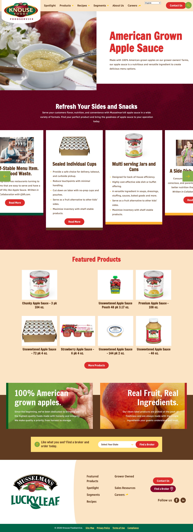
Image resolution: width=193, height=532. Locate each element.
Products (65, 5)
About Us (118, 5)
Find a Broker (147, 444)
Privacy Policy (103, 527)
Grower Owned (124, 476)
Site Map (90, 527)
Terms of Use (119, 527)
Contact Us (176, 5)
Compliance (133, 527)
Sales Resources (125, 488)
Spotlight (50, 5)
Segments (99, 5)
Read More (15, 202)
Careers (132, 5)
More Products (96, 365)
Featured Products (92, 478)
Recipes (82, 5)
